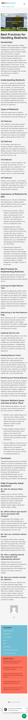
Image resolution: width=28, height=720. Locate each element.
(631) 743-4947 (14, 702)
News (5, 640)
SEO (4, 643)
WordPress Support (9, 653)
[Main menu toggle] (24, 4)
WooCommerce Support (10, 650)
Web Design (7, 647)
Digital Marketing (8, 630)
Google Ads (6, 634)
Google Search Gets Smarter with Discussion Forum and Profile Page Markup (13, 675)
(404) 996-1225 (8, 7)
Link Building (7, 637)
